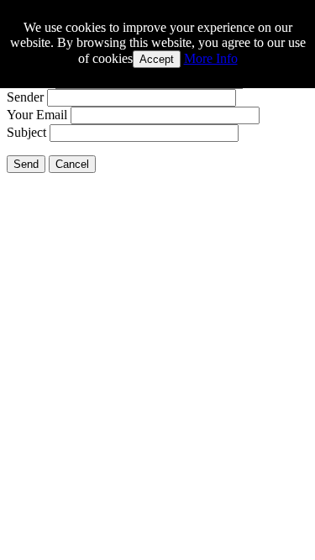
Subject (26, 132)
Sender (25, 97)
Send (26, 164)
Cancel (72, 164)
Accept (156, 59)
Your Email (37, 114)
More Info (211, 58)
